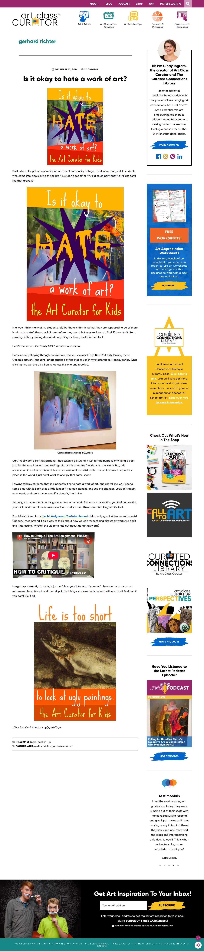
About (94, 3)
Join (151, 3)
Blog (109, 3)
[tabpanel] (169, 829)
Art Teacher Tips (133, 24)
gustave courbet (63, 746)
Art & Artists (84, 24)
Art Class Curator (36, 18)
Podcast (124, 3)
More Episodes (169, 756)
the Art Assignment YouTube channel (65, 516)
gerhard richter (43, 746)
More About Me (169, 144)
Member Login (169, 3)
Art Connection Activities (108, 25)
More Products (169, 641)
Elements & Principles (158, 25)
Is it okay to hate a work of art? (75, 78)
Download (169, 285)
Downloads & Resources (182, 25)
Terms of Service (145, 944)
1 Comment (91, 69)
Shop (139, 3)
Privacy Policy (122, 944)
